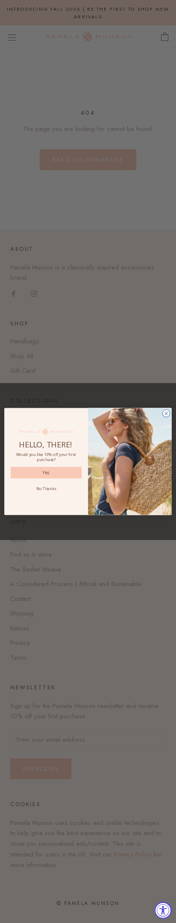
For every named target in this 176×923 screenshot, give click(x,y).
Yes (46, 473)
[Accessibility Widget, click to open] (163, 910)
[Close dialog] (166, 413)
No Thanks (46, 488)
